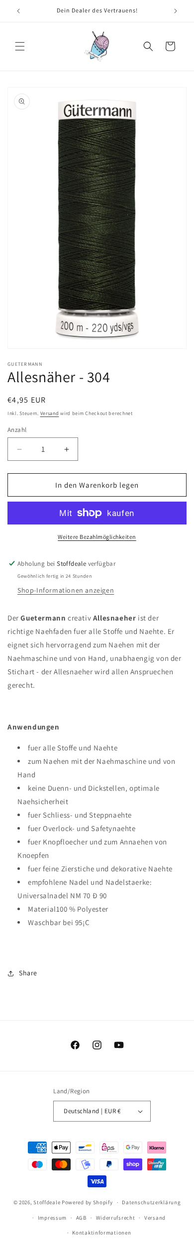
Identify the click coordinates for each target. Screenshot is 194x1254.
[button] (20, 46)
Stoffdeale (46, 1202)
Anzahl (16, 429)
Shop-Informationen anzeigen (65, 590)
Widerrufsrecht (115, 1217)
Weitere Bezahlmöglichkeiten (97, 536)
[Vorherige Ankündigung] (18, 11)
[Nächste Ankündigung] (176, 11)
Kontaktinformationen (101, 1232)
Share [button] (28, 972)
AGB (81, 1217)
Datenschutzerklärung (151, 1202)
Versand (49, 413)
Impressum (52, 1217)
